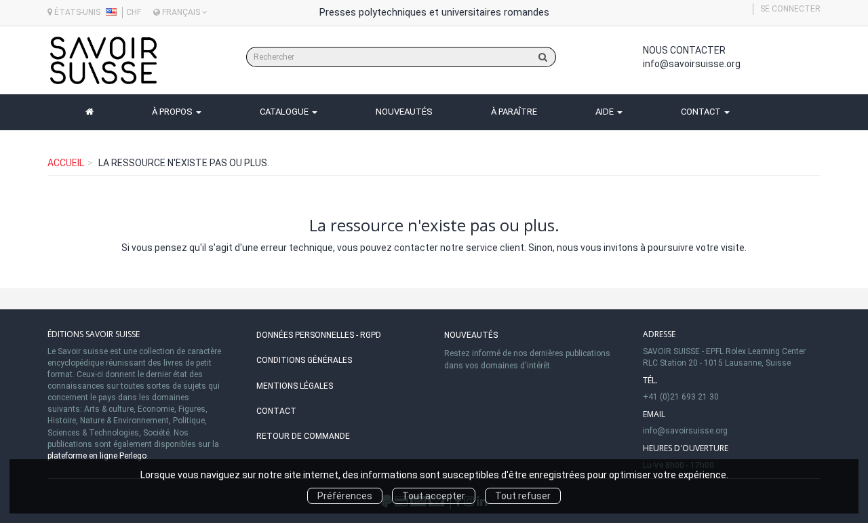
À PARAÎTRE (514, 111)
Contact (276, 411)
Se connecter (790, 9)
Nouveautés (471, 335)
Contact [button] (702, 111)
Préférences (344, 495)
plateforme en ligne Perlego (96, 456)
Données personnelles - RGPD (318, 335)
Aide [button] (605, 111)
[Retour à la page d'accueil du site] (103, 60)
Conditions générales (304, 360)
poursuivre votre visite (696, 247)
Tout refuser (523, 495)
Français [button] (181, 12)
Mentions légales (294, 386)
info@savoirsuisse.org (692, 63)
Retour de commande (303, 436)
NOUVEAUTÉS (404, 111)
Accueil (65, 162)
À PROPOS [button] (173, 111)
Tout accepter (433, 495)
